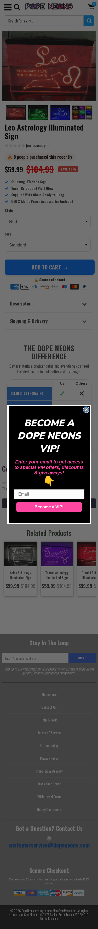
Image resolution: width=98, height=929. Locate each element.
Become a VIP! (49, 507)
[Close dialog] (86, 409)
